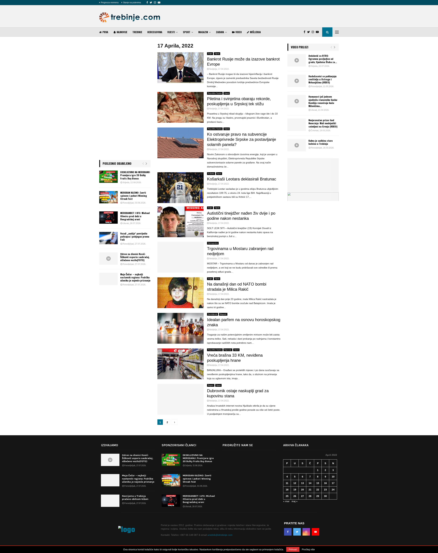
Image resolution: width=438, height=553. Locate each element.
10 (333, 476)
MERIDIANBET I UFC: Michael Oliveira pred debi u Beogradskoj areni (135, 216)
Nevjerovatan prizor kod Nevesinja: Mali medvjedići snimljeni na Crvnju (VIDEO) (322, 123)
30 (325, 496)
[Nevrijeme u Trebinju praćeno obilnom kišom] (110, 501)
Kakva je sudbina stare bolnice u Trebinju (320, 142)
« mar (286, 501)
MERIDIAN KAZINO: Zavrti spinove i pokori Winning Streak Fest (133, 195)
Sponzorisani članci (179, 445)
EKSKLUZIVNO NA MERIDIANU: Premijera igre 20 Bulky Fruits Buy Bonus (135, 175)
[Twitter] (151, 2)
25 (287, 496)
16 (325, 483)
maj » (295, 501)
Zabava (220, 32)
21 (310, 489)
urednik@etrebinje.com (220, 535)
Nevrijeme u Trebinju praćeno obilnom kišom (135, 498)
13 (302, 483)
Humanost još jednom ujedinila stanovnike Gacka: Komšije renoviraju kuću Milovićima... (323, 101)
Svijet (210, 54)
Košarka (211, 173)
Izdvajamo (109, 445)
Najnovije (122, 32)
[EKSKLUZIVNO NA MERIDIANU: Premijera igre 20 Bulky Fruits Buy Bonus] (108, 177)
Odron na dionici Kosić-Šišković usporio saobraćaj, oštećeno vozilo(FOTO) (135, 257)
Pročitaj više (308, 549)
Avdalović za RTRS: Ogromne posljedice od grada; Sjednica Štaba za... (322, 59)
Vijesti (171, 32)
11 (287, 483)
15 (317, 483)
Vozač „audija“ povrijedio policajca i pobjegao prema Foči (134, 236)
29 (317, 496)
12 (294, 483)
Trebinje (137, 32)
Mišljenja (255, 32)
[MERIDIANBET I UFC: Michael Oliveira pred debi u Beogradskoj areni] (108, 217)
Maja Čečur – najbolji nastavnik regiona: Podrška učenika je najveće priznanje (135, 277)
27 (302, 496)
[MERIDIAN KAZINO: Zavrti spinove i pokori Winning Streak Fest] (108, 197)
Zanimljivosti (212, 314)
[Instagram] (155, 2)
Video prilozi (299, 47)
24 (333, 489)
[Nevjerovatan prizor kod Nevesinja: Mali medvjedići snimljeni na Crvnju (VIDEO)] (296, 125)
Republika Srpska (215, 93)
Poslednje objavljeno (117, 163)
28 (310, 496)
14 (310, 483)
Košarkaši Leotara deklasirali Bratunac (241, 179)
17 (333, 483)
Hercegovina (154, 32)
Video (238, 32)
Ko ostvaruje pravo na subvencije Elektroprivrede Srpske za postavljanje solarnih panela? (241, 139)
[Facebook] (147, 2)
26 (294, 496)
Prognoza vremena (110, 2)
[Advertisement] (276, 16)
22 (317, 489)
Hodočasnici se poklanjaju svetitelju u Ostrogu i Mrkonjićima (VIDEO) (322, 79)
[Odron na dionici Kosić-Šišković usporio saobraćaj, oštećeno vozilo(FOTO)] (108, 258)
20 (302, 489)
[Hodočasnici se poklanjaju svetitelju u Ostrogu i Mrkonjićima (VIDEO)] (296, 81)
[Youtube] (159, 2)
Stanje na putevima (132, 2)
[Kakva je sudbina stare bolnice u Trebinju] (296, 145)
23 (325, 489)
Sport (186, 32)
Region (211, 385)
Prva (105, 32)
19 (294, 489)
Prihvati (293, 549)
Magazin (203, 32)
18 (287, 489)
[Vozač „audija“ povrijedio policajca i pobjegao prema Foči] (108, 238)
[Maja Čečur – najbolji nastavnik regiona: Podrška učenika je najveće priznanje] (108, 279)
